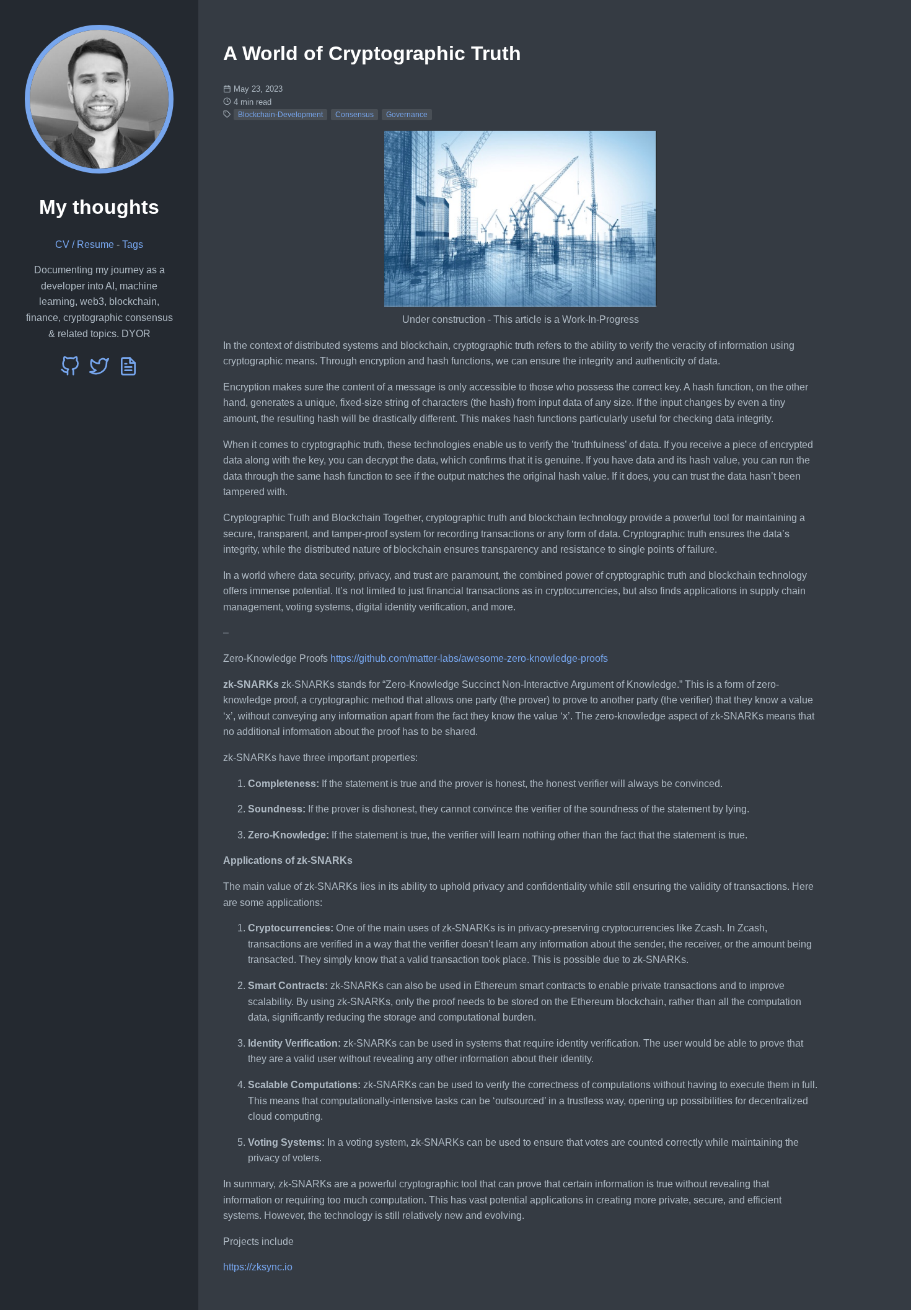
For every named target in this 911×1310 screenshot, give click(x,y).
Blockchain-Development (280, 114)
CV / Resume (84, 244)
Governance (407, 114)
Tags (132, 244)
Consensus (354, 114)
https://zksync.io (258, 1267)
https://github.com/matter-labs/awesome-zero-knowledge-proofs (469, 658)
